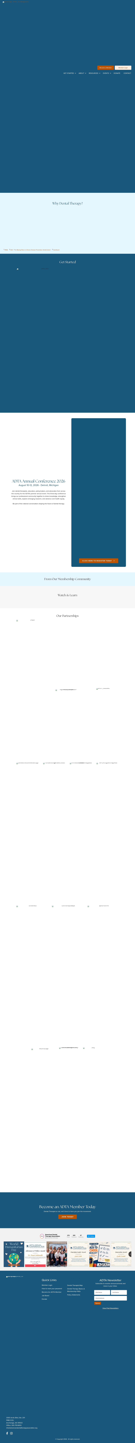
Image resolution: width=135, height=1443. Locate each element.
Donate (117, 73)
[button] (105, 68)
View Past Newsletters (110, 1308)
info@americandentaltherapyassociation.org (21, 1428)
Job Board (45, 1295)
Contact (127, 73)
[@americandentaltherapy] (42, 1236)
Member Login (47, 1285)
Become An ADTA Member (51, 1292)
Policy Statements (73, 1295)
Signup (97, 1303)
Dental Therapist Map (75, 1285)
